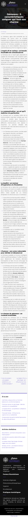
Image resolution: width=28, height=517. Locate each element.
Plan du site (14, 516)
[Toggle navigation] (25, 4)
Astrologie (4, 31)
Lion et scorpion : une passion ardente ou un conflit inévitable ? (7, 381)
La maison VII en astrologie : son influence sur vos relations (21, 381)
